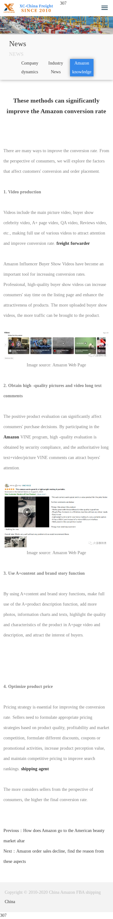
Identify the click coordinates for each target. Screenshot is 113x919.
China (10, 901)
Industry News (55, 67)
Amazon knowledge (81, 67)
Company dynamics (29, 67)
